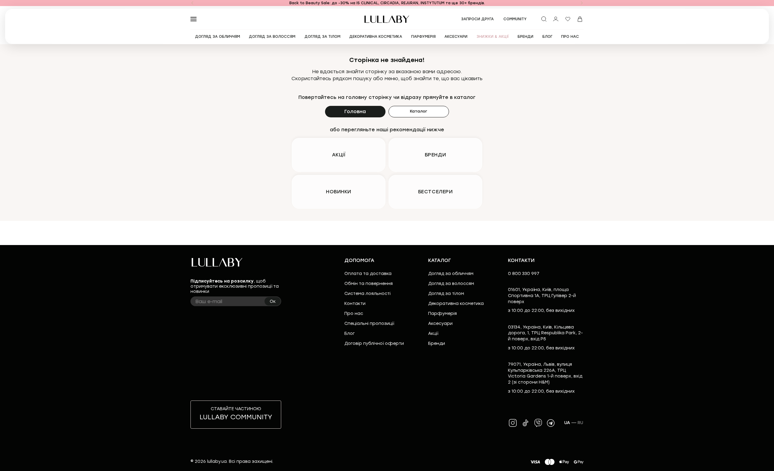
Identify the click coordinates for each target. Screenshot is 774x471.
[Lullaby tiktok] (525, 423)
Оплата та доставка (368, 273)
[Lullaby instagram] (513, 423)
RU (580, 422)
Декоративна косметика (456, 303)
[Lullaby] (387, 19)
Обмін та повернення (368, 283)
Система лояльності (367, 293)
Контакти (355, 303)
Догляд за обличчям (450, 273)
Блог (349, 333)
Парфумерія (442, 313)
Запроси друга (477, 19)
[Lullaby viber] (538, 423)
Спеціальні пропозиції (369, 323)
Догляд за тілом (446, 293)
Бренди (436, 343)
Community (515, 19)
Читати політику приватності (409, 461)
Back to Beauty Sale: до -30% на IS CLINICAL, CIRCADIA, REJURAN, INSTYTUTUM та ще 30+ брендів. (387, 3)
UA (567, 422)
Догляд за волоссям (451, 283)
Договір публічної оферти (374, 343)
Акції (433, 333)
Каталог (418, 111)
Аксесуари (440, 323)
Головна (355, 111)
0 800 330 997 (523, 273)
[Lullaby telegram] (551, 423)
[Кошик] (580, 19)
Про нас (353, 313)
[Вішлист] (568, 19)
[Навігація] (192, 3)
